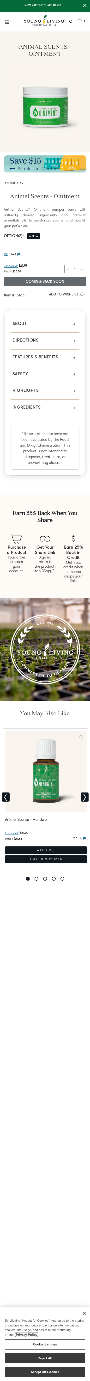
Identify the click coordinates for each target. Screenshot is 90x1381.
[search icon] (71, 21)
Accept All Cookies (45, 1372)
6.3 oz (33, 236)
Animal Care (15, 183)
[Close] (84, 1313)
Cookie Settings (45, 1344)
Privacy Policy (26, 1335)
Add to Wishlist (63, 294)
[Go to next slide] (84, 797)
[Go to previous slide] (5, 797)
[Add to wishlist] (81, 736)
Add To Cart (46, 850)
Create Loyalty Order (46, 859)
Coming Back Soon (45, 281)
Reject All (45, 1358)
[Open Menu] (7, 22)
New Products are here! (42, 5)
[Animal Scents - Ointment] (45, 105)
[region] (45, 1344)
